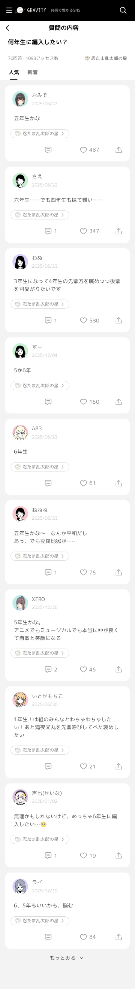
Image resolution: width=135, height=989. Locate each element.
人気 (14, 72)
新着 (32, 72)
